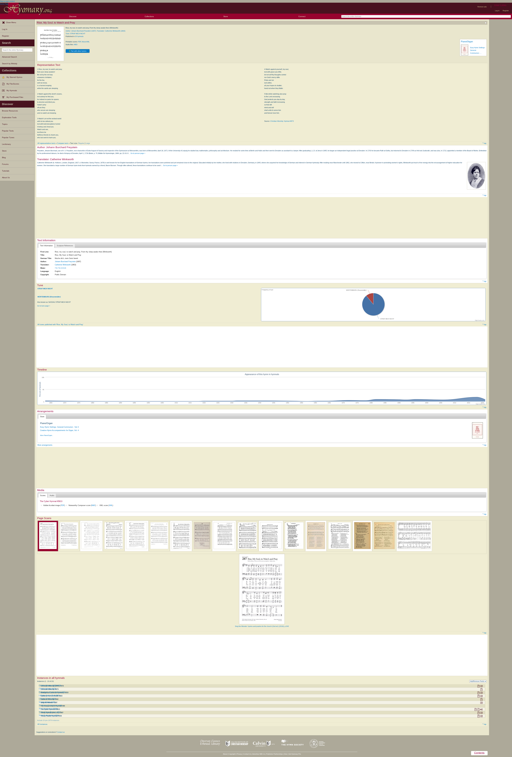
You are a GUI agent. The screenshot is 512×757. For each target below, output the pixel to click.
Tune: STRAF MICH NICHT (75, 34)
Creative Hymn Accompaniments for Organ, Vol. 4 (59, 430)
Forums (5, 164)
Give (285, 754)
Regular (81, 143)
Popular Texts (8, 131)
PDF (79, 42)
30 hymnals (79, 36)
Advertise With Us (258, 754)
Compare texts (62, 143)
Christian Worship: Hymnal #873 (282, 121)
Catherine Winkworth (63, 265)
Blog (4, 158)
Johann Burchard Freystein (65, 262)
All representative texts (46, 143)
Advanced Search (9, 57)
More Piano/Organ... (46, 435)
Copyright (231, 754)
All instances (42, 724)
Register (506, 11)
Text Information (46, 246)
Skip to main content (7, 1)
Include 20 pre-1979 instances (48, 720)
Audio (52, 495)
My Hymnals (12, 91)
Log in (497, 11)
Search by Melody (9, 64)
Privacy (239, 754)
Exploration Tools (9, 118)
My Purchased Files (15, 97)
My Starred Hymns (14, 77)
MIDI (75, 45)
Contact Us (247, 754)
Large (88, 143)
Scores (43, 495)
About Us (6, 178)
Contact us (61, 732)
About (225, 754)
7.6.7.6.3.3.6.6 (60, 268)
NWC (93, 505)
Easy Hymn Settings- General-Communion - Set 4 (59, 427)
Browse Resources (10, 111)
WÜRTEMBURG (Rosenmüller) (49, 297)
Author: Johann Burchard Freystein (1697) (81, 31)
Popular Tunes (8, 138)
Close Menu (11, 22)
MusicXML (86, 42)
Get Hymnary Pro (295, 754)
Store (225, 16)
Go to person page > (138, 153)
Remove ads (482, 7)
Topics (4, 124)
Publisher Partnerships (274, 754)
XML (111, 505)
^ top (484, 143)
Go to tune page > (43, 306)
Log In (4, 29)
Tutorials (5, 171)
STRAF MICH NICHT (45, 288)
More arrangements (44, 445)
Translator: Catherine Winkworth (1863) (111, 31)
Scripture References (65, 246)
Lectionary (6, 144)
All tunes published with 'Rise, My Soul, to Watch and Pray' (60, 325)
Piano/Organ (467, 41)
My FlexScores (13, 84)
